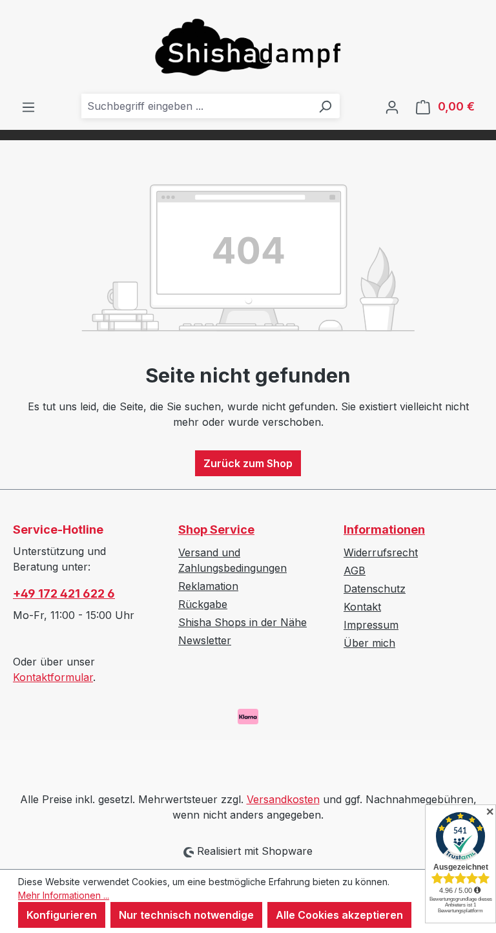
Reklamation (208, 586)
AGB (355, 570)
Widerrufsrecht (381, 552)
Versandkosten (283, 799)
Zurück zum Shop (248, 463)
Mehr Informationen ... (63, 895)
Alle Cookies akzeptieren (339, 914)
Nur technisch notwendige (186, 914)
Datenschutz (375, 588)
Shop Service (216, 529)
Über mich (369, 642)
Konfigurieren (61, 914)
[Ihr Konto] (392, 107)
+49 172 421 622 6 (64, 593)
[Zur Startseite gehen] (248, 47)
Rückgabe (202, 604)
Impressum (371, 624)
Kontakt (362, 606)
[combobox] (196, 106)
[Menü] (28, 107)
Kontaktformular (53, 677)
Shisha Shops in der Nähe (242, 622)
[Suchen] (325, 106)
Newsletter (204, 640)
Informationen (384, 529)
